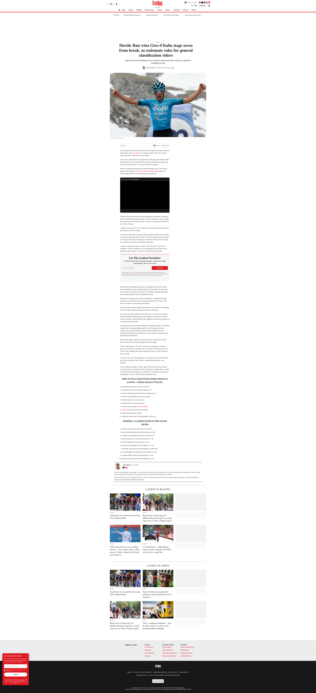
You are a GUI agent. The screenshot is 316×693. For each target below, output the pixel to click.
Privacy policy (173, 672)
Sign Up (15, 674)
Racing (130, 10)
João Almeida (126, 410)
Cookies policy (184, 672)
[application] (145, 195)
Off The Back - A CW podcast (171, 15)
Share (124, 145)
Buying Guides (149, 10)
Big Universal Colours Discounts (132, 15)
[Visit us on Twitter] (202, 2)
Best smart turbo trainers (170, 653)
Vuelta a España (149, 653)
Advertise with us (142, 675)
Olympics (147, 656)
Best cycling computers (169, 656)
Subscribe (202, 5)
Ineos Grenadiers (142, 406)
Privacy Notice (125, 274)
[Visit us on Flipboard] (209, 2)
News (123, 10)
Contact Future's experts (142, 672)
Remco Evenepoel (142, 171)
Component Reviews (187, 653)
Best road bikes (167, 647)
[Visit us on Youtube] (207, 2)
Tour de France (149, 647)
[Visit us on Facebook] (205, 2)
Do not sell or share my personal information (164, 675)
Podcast (185, 10)
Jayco (128, 328)
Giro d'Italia (136, 153)
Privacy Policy (21, 680)
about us (130, 672)
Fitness (159, 10)
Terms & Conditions (14, 681)
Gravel (167, 10)
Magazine (176, 10)
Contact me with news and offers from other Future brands (16, 670)
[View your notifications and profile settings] (116, 4)
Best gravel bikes (168, 650)
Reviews (138, 10)
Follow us (158, 145)
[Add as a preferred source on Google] (158, 681)
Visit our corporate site (179, 687)
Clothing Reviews (186, 656)
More (193, 10)
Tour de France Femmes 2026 (193, 15)
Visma (137, 173)
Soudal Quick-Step (155, 171)
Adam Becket (152, 67)
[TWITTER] (124, 467)
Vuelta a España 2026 (152, 15)
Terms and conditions (160, 672)
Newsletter (166, 145)
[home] (119, 10)
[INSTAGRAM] (126, 467)
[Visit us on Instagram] (200, 2)
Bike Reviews (185, 650)
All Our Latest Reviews (187, 647)
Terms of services (141, 272)
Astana (138, 416)
